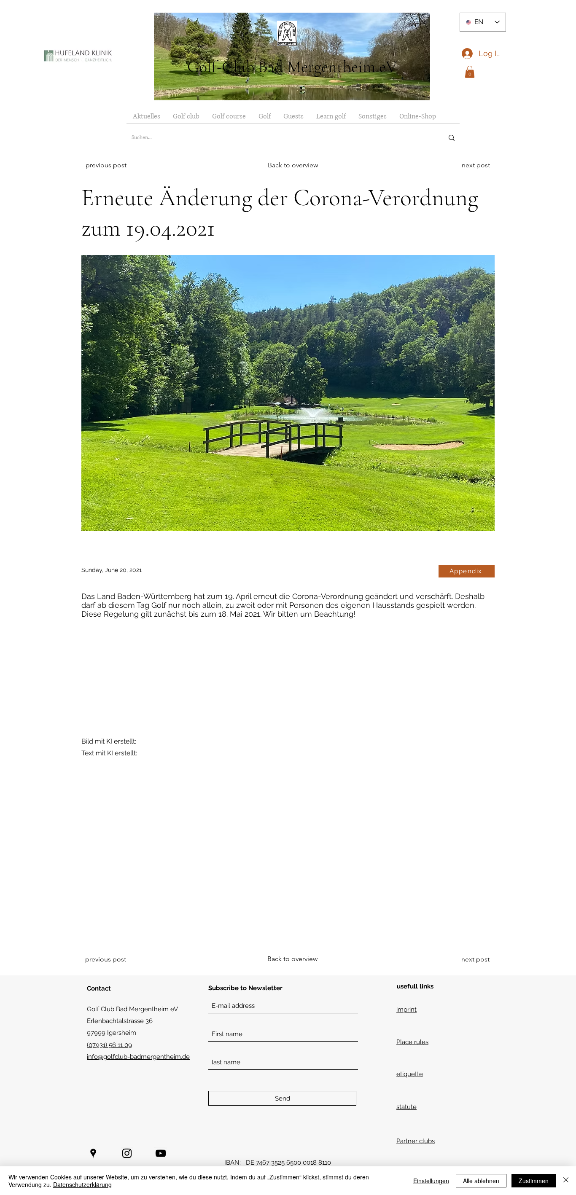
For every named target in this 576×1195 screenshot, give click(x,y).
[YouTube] (160, 1153)
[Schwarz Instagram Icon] (127, 1153)
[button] (470, 72)
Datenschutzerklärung (82, 1184)
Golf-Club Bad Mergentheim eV (292, 66)
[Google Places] (93, 1153)
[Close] (566, 1180)
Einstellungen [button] (431, 1180)
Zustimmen (534, 1180)
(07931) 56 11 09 (109, 1045)
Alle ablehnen (481, 1180)
